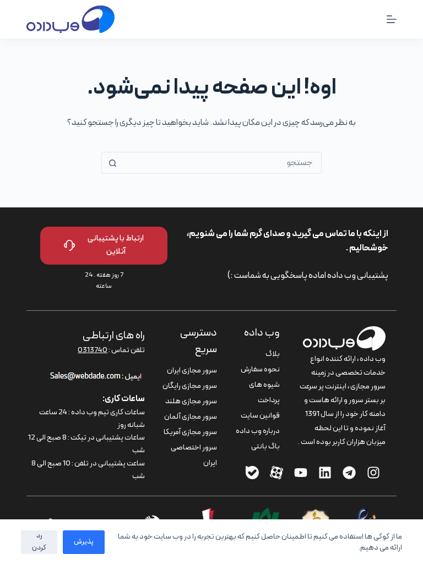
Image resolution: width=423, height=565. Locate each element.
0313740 (92, 350)
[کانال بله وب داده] (252, 472)
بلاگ (272, 354)
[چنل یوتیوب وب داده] (301, 472)
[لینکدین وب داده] (325, 472)
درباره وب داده (258, 431)
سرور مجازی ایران (192, 370)
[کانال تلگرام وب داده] (349, 472)
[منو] (392, 19)
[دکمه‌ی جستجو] (112, 162)
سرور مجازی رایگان (189, 386)
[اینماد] (363, 514)
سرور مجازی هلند (191, 401)
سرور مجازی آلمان (190, 417)
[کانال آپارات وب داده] (276, 472)
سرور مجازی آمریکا (190, 432)
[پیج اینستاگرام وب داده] (373, 472)
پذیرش (84, 541)
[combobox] (222, 163)
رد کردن (39, 541)
